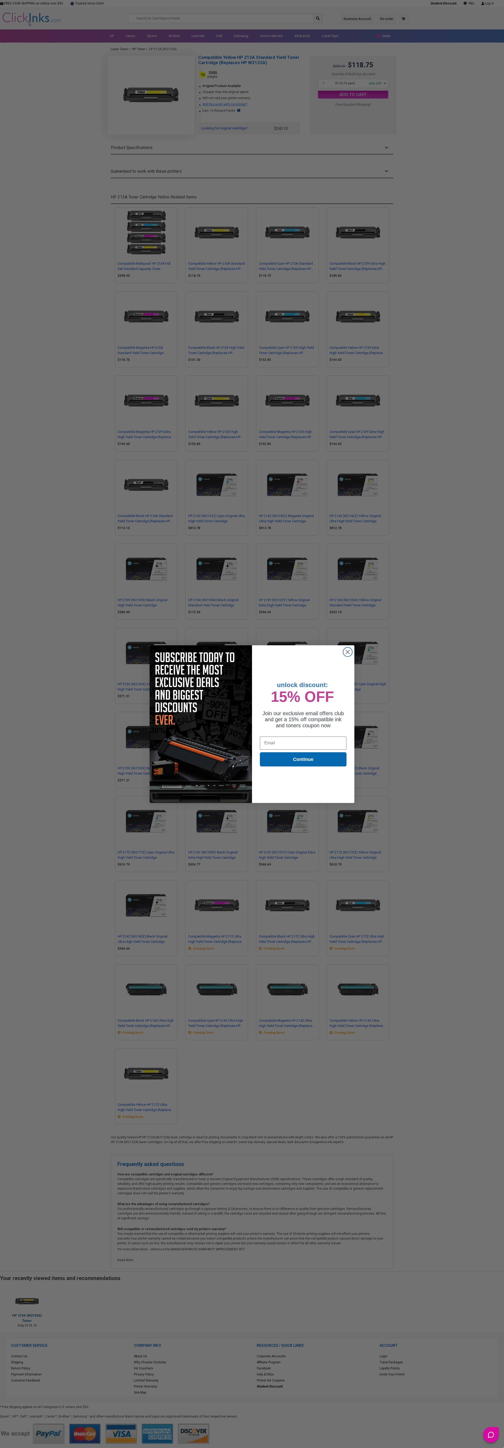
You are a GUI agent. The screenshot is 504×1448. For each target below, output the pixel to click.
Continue (303, 759)
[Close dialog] (347, 652)
